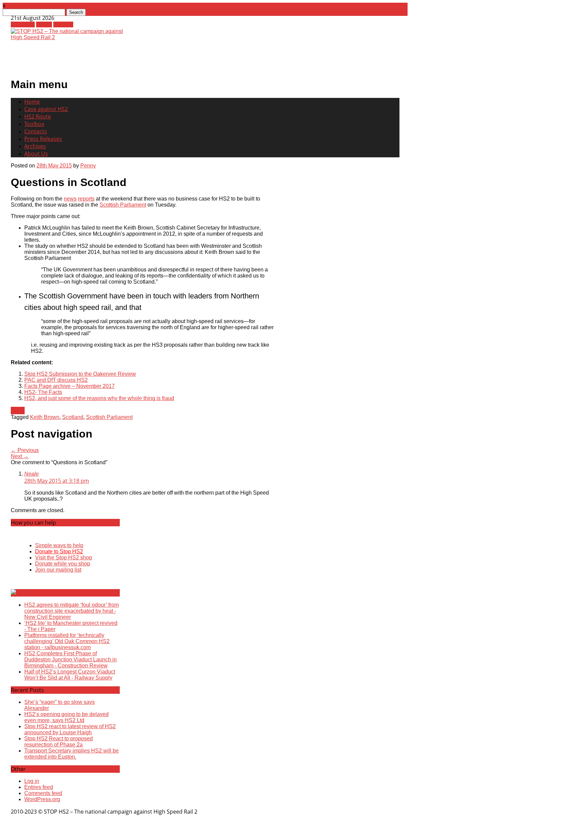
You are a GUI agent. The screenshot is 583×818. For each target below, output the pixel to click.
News (18, 410)
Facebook (23, 24)
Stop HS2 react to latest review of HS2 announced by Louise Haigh (70, 729)
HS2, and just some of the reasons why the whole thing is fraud (99, 398)
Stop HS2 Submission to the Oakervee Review (80, 374)
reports (86, 199)
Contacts (35, 131)
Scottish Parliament (123, 205)
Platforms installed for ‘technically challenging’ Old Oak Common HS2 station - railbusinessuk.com (67, 641)
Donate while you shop (62, 563)
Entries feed (38, 787)
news (70, 199)
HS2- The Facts (43, 392)
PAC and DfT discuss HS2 (56, 380)
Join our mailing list (58, 570)
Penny (88, 165)
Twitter (44, 24)
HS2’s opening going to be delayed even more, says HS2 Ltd (66, 717)
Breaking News (45, 593)
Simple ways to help (59, 545)
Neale (31, 474)
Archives (35, 146)
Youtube (63, 24)
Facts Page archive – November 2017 (69, 386)
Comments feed (43, 793)
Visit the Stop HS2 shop (63, 557)
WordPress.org (42, 799)
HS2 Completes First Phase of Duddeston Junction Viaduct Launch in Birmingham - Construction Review (70, 659)
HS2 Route (37, 116)
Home (32, 101)
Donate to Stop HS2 (59, 551)
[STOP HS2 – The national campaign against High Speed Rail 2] (70, 37)
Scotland (72, 417)
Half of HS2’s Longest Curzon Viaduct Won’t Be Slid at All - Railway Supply (69, 675)
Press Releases (43, 138)
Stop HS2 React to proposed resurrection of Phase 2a (58, 741)
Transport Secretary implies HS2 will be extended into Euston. (71, 754)
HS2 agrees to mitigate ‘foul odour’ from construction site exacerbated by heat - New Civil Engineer (71, 611)
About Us (36, 153)
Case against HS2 (46, 109)
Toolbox (34, 124)
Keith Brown (44, 417)
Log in (31, 781)
